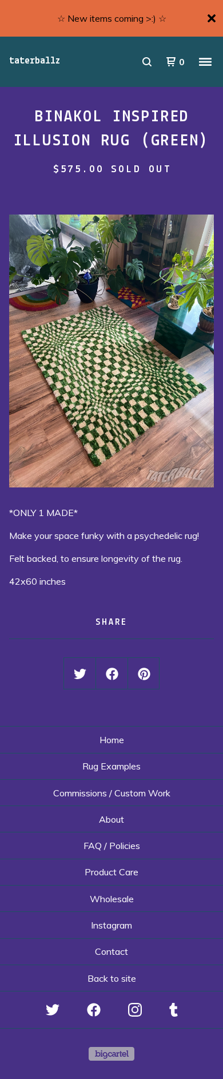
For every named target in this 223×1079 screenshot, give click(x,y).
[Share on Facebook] (112, 674)
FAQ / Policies (111, 845)
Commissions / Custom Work (111, 793)
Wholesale (112, 899)
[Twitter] (52, 1010)
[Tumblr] (173, 1010)
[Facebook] (93, 1010)
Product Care (111, 872)
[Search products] (147, 62)
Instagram (111, 925)
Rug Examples (111, 766)
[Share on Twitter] (80, 674)
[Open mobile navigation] (205, 62)
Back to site (111, 978)
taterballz (34, 61)
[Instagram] (135, 1010)
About (111, 819)
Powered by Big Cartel (111, 1054)
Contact (111, 951)
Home (111, 739)
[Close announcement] (211, 18)
